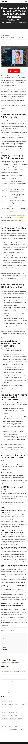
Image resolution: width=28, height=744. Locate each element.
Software (22, 729)
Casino (5, 639)
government (5, 718)
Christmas (21, 707)
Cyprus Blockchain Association (8, 37)
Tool (10, 732)
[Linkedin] (11, 630)
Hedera (3, 721)
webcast (16, 732)
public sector (17, 726)
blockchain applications (7, 704)
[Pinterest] (13, 630)
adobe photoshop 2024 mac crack (19, 217)
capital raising (5, 707)
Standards (4, 732)
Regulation (4, 729)
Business (17, 704)
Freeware (10, 715)
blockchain (11, 701)
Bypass (23, 704)
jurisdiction (22, 721)
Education (4, 712)
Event (21, 712)
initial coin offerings (12, 721)
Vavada (5, 649)
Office (14, 723)
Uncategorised (8, 22)
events (3, 715)
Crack (3, 709)
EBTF (18, 709)
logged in (8, 662)
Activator (4, 701)
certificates (13, 707)
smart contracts (13, 729)
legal (3, 723)
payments (4, 726)
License (8, 723)
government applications (16, 718)
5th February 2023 (6, 35)
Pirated (10, 726)
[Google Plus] (9, 630)
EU (16, 712)
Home (3, 22)
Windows (22, 732)
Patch (19, 723)
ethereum (11, 712)
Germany (16, 715)
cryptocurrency (11, 709)
